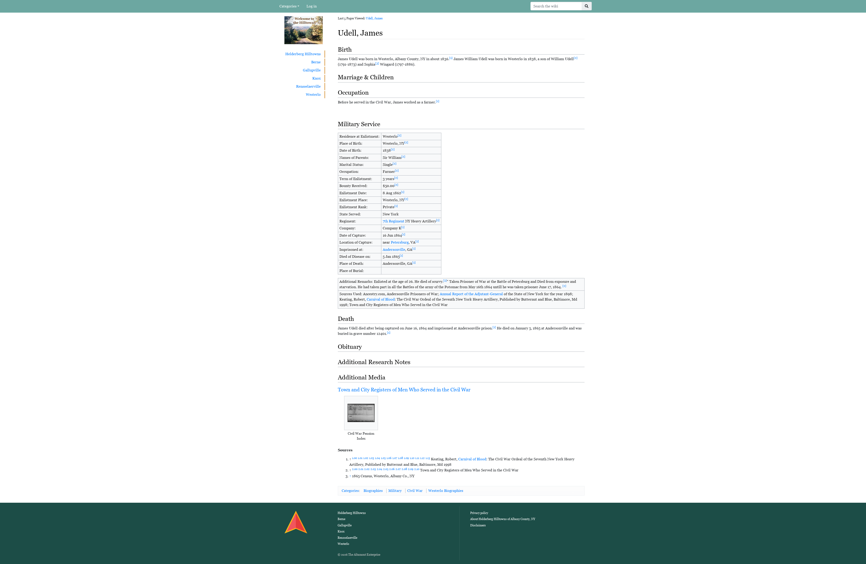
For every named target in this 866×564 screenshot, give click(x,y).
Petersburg (400, 242)
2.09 (410, 469)
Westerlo (313, 94)
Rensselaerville (308, 86)
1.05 (383, 458)
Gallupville (312, 70)
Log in (311, 6)
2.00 (354, 469)
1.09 (406, 458)
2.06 (392, 469)
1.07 (394, 458)
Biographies (373, 491)
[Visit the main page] (303, 30)
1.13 (428, 458)
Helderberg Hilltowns (303, 54)
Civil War (415, 491)
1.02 (365, 458)
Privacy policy (479, 513)
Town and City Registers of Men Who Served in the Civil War (404, 390)
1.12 (422, 458)
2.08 (404, 469)
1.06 (389, 458)
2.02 (367, 469)
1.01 (360, 458)
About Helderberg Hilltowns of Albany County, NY (502, 519)
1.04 (377, 458)
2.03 (373, 469)
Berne (316, 62)
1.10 (412, 458)
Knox (316, 78)
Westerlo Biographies (445, 491)
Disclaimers (478, 525)
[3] (377, 63)
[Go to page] (587, 6)
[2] (576, 57)
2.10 (416, 469)
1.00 (354, 458)
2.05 (385, 469)
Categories (288, 6)
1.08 (400, 458)
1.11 (417, 458)
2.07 (398, 469)
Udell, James (374, 18)
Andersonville (394, 249)
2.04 (379, 469)
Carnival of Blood (381, 299)
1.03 (371, 458)
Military (395, 491)
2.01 (360, 469)
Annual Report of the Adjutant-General (471, 294)
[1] (451, 57)
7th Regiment (393, 221)
